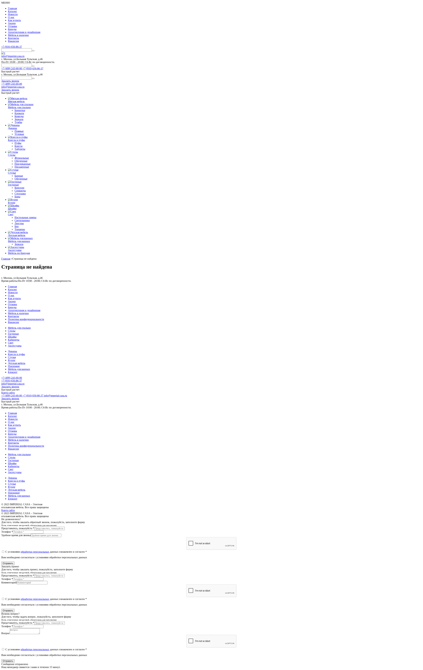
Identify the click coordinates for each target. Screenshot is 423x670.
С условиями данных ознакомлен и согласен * (46, 551)
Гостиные (13, 333)
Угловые (19, 134)
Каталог (12, 11)
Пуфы (18, 143)
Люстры (19, 223)
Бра (17, 226)
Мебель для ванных (19, 369)
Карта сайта (8, 392)
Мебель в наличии (18, 35)
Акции (12, 23)
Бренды (12, 29)
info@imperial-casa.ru (12, 56)
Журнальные (22, 158)
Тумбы (18, 122)
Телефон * (7, 531)
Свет (10, 342)
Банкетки (20, 110)
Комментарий (9, 582)
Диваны (12, 351)
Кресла (18, 146)
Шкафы (12, 336)
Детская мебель (16, 363)
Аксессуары (14, 345)
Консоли (19, 187)
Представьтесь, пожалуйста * (17, 528)
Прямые (19, 131)
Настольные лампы (25, 217)
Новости (13, 14)
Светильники (22, 220)
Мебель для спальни (19, 327)
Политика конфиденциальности (26, 319)
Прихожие (14, 366)
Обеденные (21, 160)
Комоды (19, 116)
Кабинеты (13, 339)
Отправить (8, 563)
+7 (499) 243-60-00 (11, 83)
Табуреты (20, 149)
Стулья (12, 357)
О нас (11, 17)
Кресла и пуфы (16, 354)
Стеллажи (20, 193)
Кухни (11, 360)
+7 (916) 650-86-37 (11, 46)
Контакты (13, 38)
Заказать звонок (10, 386)
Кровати (19, 113)
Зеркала (19, 119)
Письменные (22, 166)
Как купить (14, 20)
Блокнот (12, 372)
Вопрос (5, 633)
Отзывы (12, 26)
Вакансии (13, 41)
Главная (12, 8)
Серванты (20, 190)
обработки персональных (35, 551)
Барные (19, 175)
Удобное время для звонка (16, 535)
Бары (17, 196)
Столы (11, 330)
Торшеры (20, 229)
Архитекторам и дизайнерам (24, 32)
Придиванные (23, 163)
